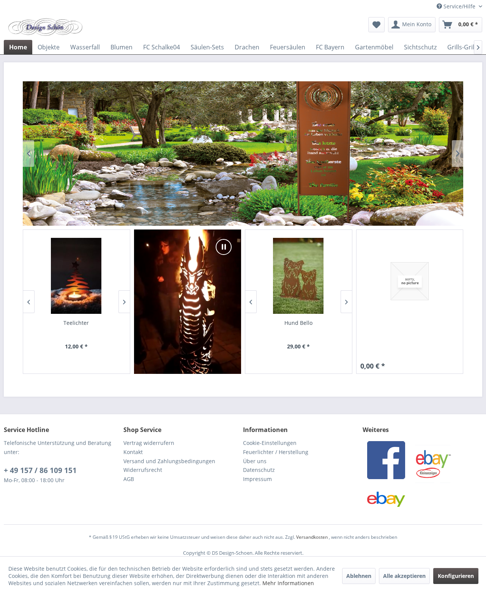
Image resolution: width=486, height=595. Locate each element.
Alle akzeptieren (404, 575)
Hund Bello (298, 322)
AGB (128, 479)
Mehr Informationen (288, 583)
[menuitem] (376, 24)
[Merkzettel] (376, 24)
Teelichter (76, 322)
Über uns (255, 461)
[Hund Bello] (298, 276)
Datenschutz (259, 469)
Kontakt (133, 452)
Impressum (257, 479)
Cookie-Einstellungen (270, 442)
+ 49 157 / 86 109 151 (40, 470)
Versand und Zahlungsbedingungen (169, 461)
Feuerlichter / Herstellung (275, 452)
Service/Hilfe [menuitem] (459, 6)
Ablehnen (358, 575)
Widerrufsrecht (142, 469)
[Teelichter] (76, 276)
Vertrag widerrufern (148, 442)
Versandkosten (312, 537)
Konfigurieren (456, 575)
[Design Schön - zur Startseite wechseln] (45, 26)
